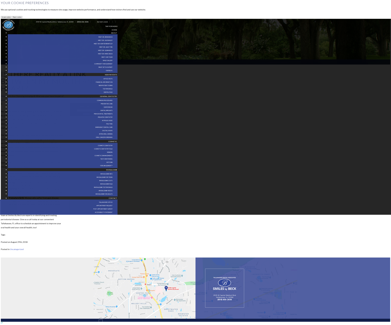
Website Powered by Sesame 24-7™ (15, 323)
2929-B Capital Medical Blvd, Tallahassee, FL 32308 (55, 21)
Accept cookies (6, 17)
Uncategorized (17, 249)
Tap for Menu (111, 26)
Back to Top (92, 322)
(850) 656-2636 (83, 21)
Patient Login (102, 22)
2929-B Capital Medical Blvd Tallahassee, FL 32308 (224, 296)
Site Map (33, 323)
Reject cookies (17, 17)
